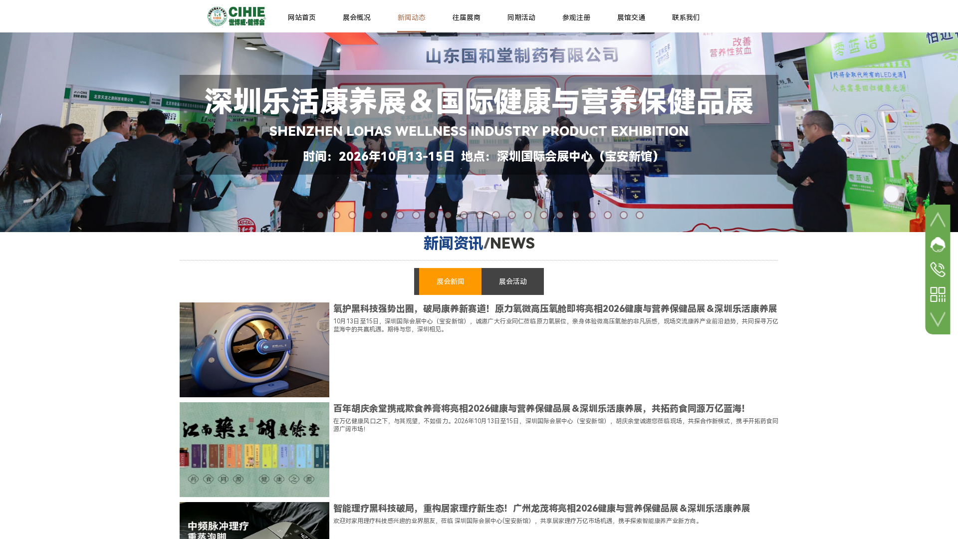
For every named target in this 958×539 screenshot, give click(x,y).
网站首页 (302, 17)
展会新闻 (451, 281)
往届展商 (466, 17)
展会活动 (513, 281)
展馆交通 (631, 17)
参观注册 (576, 17)
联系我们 (686, 17)
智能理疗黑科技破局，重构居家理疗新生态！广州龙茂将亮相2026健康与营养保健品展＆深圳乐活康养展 (541, 508)
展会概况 (357, 17)
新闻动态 (412, 17)
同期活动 (521, 17)
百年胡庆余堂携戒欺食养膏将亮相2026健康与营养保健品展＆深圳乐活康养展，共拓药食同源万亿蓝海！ (541, 408)
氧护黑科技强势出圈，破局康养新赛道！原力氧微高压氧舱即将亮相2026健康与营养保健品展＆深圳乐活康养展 (555, 308)
